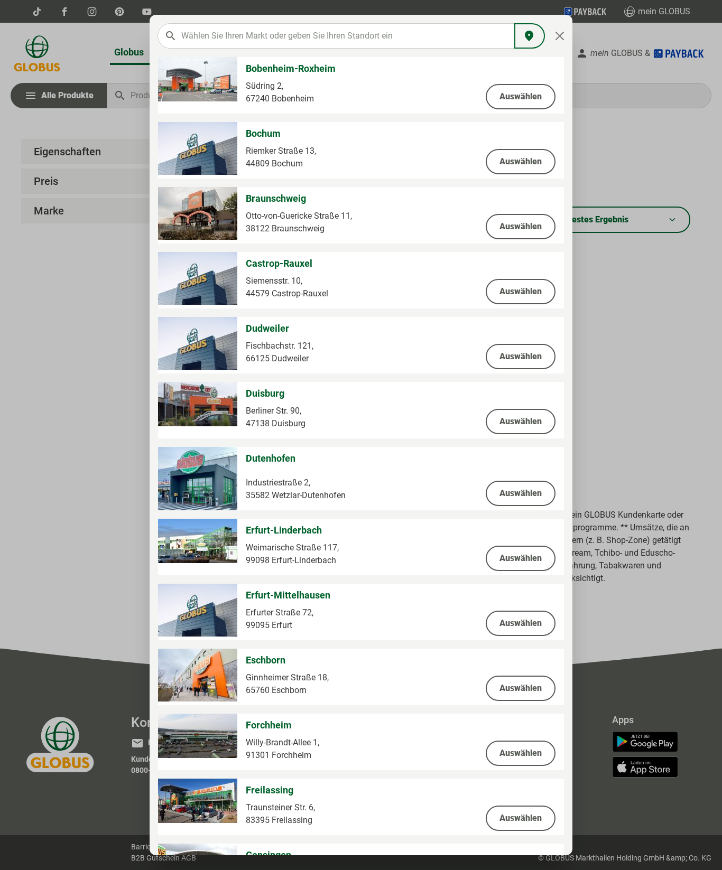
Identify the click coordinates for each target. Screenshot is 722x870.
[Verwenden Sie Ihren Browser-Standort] (529, 36)
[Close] (560, 36)
